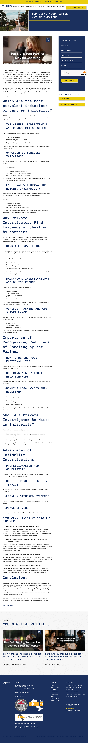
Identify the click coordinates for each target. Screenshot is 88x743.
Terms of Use (55, 700)
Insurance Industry (72, 692)
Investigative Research (73, 687)
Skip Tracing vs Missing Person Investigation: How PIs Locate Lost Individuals (22, 657)
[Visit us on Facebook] (15, 696)
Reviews (37, 6)
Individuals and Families (73, 696)
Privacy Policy (55, 698)
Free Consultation (76, 7)
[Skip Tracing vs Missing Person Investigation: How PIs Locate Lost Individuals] (23, 640)
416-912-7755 (57, 2)
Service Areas (29, 6)
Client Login (61, 6)
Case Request (51, 6)
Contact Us (54, 694)
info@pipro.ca (70, 104)
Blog (18, 70)
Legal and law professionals (75, 694)
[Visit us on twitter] (18, 696)
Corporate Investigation (74, 685)
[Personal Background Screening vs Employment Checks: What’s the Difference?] (65, 640)
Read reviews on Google (73, 710)
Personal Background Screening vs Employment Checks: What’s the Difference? (64, 657)
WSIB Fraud (69, 689)
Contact (44, 6)
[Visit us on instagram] (22, 696)
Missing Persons (21, 664)
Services (21, 6)
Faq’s (52, 696)
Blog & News (54, 692)
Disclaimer (54, 703)
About (15, 6)
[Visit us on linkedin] (20, 696)
